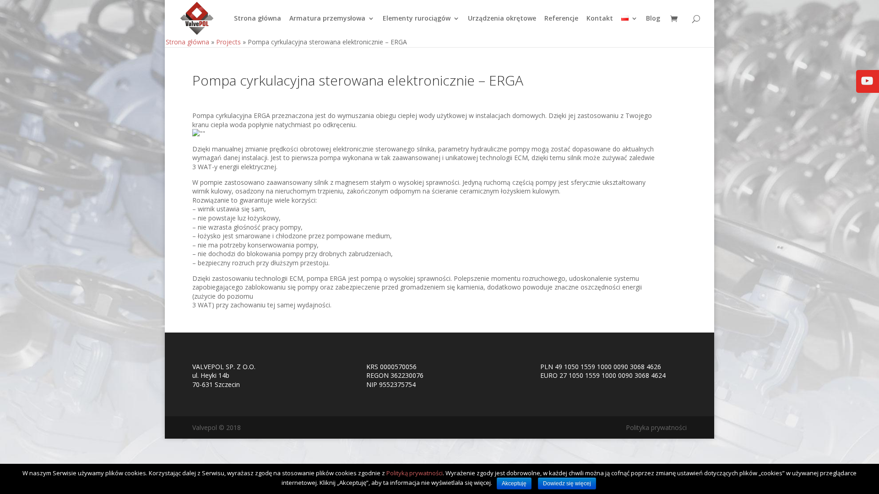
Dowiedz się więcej (567, 483)
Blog (653, 18)
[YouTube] (867, 87)
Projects (228, 42)
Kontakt (599, 18)
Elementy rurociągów (416, 18)
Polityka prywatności (656, 427)
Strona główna (257, 18)
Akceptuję (514, 483)
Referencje (561, 18)
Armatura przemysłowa (327, 18)
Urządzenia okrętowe (502, 18)
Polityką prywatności (414, 473)
